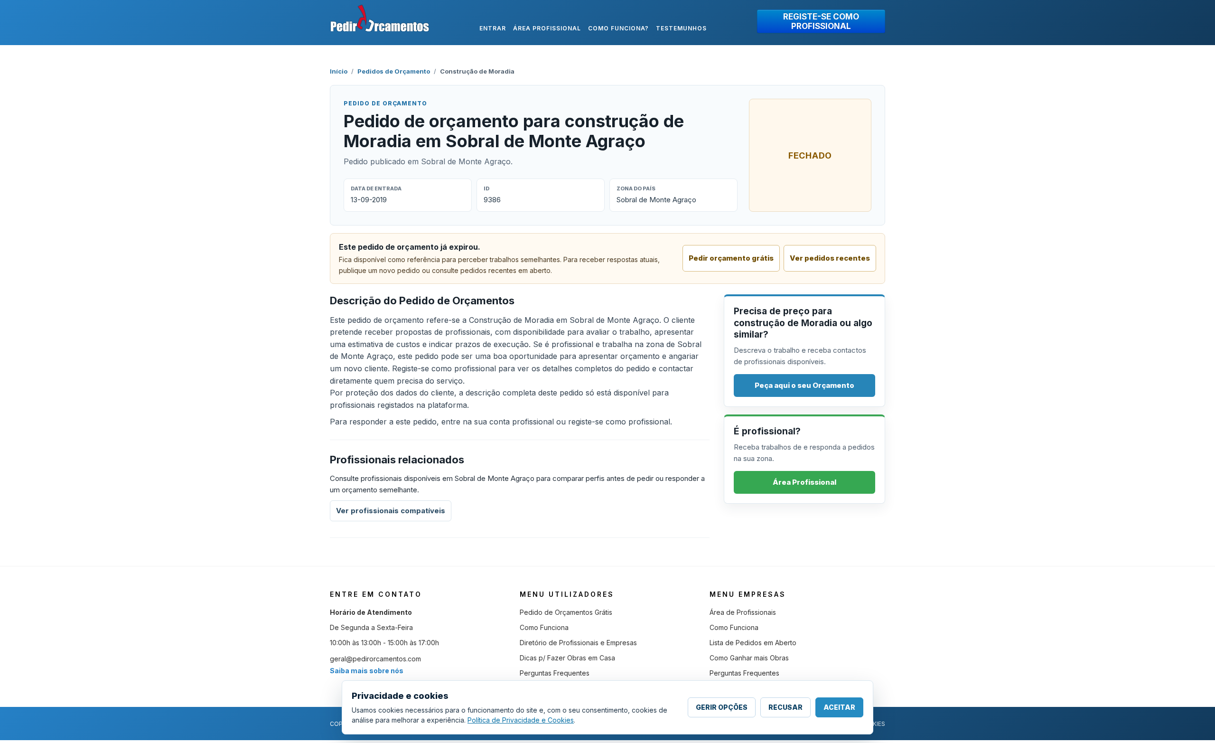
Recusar (785, 707)
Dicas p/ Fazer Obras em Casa (567, 658)
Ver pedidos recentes (830, 258)
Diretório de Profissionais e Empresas (578, 643)
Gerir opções (722, 707)
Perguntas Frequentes (554, 673)
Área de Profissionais (743, 612)
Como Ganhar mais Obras (749, 658)
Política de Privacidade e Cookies (520, 720)
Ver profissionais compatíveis (390, 510)
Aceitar (839, 707)
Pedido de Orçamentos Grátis (566, 612)
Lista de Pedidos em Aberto (753, 643)
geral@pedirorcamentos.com (375, 659)
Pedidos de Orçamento (393, 71)
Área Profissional (804, 482)
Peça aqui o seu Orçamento (804, 385)
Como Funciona (544, 627)
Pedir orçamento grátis (731, 258)
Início (338, 71)
